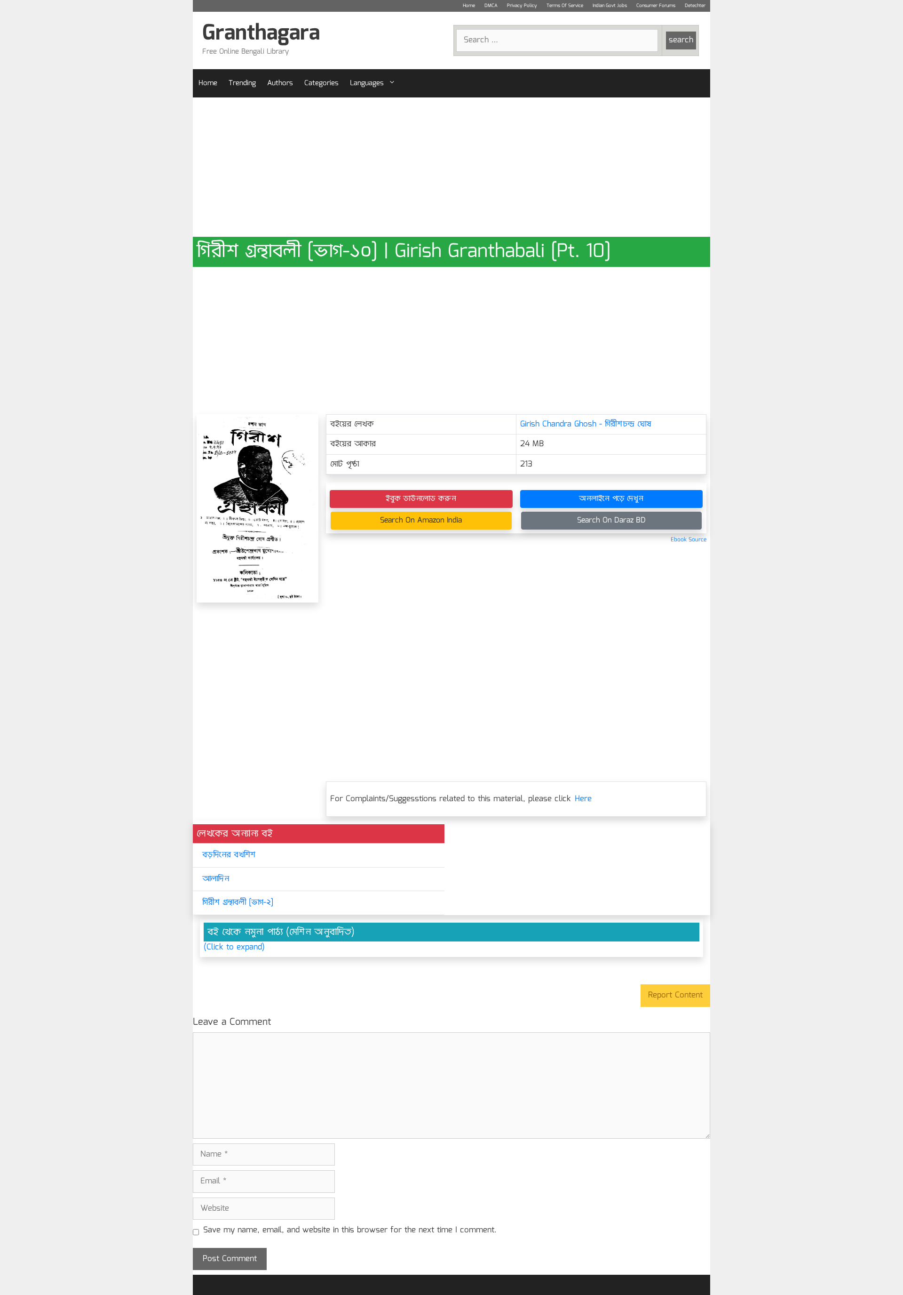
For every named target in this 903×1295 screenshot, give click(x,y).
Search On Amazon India (421, 520)
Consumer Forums (655, 5)
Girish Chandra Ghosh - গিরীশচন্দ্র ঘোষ (585, 424)
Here (583, 799)
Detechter (695, 5)
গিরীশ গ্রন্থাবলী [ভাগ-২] (237, 902)
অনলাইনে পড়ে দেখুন (611, 499)
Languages (367, 83)
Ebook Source (688, 539)
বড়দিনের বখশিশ (228, 855)
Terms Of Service (565, 5)
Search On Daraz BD (611, 520)
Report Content (675, 995)
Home (469, 5)
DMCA (491, 5)
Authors (280, 83)
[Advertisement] (451, 167)
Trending (242, 83)
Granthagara (261, 33)
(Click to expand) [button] (234, 947)
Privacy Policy (522, 5)
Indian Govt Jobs (610, 5)
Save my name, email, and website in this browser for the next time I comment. (350, 1230)
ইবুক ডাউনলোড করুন (421, 499)
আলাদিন (215, 879)
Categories (321, 83)
